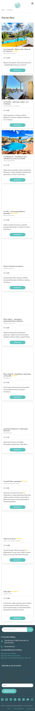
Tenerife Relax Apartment (15, 481)
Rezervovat (17, 70)
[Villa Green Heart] (17, 524)
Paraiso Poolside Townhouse (13, 266)
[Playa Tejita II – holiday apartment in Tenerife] (17, 359)
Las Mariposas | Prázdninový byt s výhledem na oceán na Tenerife (15, 158)
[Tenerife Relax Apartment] (17, 467)
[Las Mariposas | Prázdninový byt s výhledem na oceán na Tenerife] (17, 142)
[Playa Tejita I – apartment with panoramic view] (17, 305)
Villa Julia (10, 592)
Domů (3, 10)
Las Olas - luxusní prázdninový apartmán (14, 212)
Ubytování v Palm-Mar (24, 658)
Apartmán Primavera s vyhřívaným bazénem (15, 430)
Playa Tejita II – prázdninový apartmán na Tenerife (17, 375)
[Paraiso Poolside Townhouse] (17, 252)
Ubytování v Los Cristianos (8, 653)
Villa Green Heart (12, 539)
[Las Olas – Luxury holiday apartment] (17, 197)
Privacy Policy (30, 708)
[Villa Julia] (17, 577)
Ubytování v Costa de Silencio (9, 658)
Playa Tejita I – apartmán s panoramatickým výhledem (13, 320)
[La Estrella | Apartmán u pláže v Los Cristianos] (17, 87)
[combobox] (14, 629)
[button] (32, 3)
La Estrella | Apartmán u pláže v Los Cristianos (16, 103)
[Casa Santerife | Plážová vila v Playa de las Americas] (17, 35)
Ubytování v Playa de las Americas (10, 655)
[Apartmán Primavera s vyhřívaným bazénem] (17, 414)
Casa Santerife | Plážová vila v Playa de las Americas (16, 50)
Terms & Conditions (19, 708)
